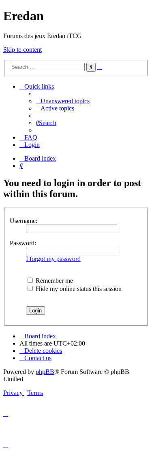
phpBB (45, 371)
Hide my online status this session (78, 288)
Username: (23, 220)
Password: (23, 243)
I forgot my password (53, 258)
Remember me (53, 280)
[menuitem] (63, 101)
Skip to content (22, 49)
